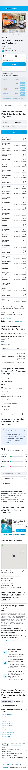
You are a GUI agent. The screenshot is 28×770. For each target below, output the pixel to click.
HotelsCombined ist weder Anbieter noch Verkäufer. (12, 750)
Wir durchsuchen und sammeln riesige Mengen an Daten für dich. (12, 754)
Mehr (2, 341)
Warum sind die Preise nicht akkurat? (12, 757)
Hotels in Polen (6, 721)
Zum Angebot (20, 530)
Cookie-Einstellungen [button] (6, 318)
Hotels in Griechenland (8, 732)
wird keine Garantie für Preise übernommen (11, 745)
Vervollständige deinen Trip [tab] (9, 705)
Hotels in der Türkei (7, 717)
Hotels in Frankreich (7, 725)
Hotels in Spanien (6, 734)
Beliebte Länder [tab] (6, 701)
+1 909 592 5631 (6, 48)
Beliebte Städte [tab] (17, 701)
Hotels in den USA (6, 730)
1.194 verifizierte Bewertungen (15, 51)
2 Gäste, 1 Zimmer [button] (8, 60)
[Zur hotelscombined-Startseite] (11, 8)
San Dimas (4, 767)
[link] (13, 534)
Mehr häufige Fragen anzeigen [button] (14, 640)
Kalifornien (17, 764)
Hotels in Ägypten (6, 727)
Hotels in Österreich (7, 714)
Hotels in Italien (6, 736)
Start (4, 764)
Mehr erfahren (6, 310)
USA (8, 764)
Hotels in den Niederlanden (9, 719)
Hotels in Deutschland (8, 723)
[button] (2, 8)
